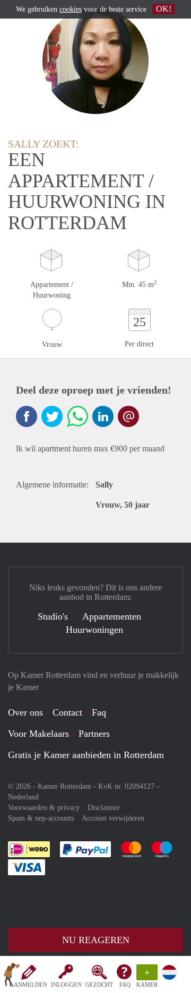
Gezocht (99, 984)
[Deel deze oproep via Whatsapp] (77, 416)
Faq (99, 712)
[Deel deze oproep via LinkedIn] (103, 416)
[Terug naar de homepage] (12, 976)
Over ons (25, 712)
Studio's (53, 616)
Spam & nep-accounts (41, 818)
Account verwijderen (113, 818)
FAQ (125, 984)
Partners (94, 733)
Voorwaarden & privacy (44, 808)
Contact (67, 712)
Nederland (23, 797)
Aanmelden (28, 984)
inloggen (66, 984)
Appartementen (111, 616)
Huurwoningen (94, 629)
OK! (163, 8)
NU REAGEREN (95, 940)
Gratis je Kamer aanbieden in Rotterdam (86, 755)
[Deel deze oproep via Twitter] (52, 416)
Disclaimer (104, 808)
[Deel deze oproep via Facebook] (26, 416)
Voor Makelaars (38, 733)
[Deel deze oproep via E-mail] (128, 416)
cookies (70, 9)
